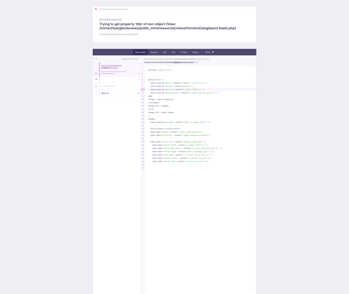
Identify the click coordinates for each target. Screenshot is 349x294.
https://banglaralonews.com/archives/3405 (118, 34)
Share (208, 52)
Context (183, 52)
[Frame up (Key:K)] (94, 59)
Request (154, 52)
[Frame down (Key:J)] (96, 59)
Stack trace (140, 52)
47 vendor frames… (108, 86)
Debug (195, 52)
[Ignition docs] (97, 9)
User (173, 52)
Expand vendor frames (130, 59)
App (164, 52)
